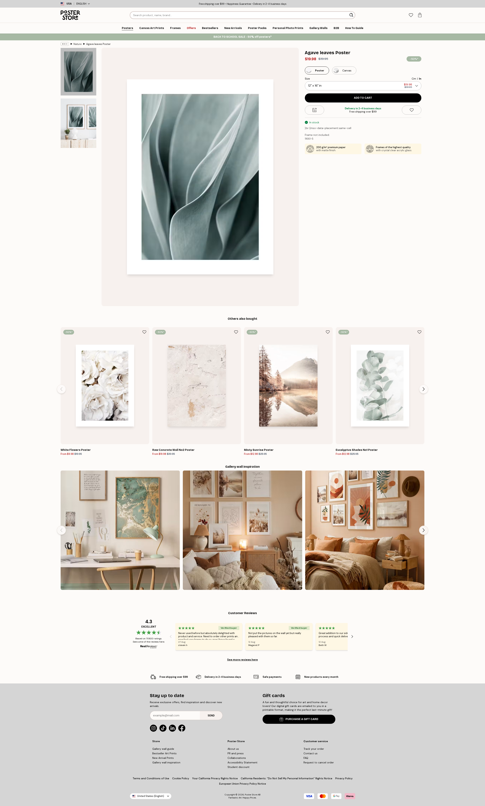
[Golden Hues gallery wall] (120, 530)
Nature (78, 44)
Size (307, 78)
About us (233, 748)
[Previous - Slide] (61, 389)
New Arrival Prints (163, 758)
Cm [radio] (414, 78)
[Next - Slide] (423, 389)
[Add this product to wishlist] (411, 110)
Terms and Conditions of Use (151, 778)
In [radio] (420, 78)
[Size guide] (314, 110)
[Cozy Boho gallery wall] (242, 530)
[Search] (351, 15)
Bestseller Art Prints (164, 753)
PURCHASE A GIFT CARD (302, 719)
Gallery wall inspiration (166, 762)
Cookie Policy (180, 778)
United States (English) (150, 796)
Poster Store (251, 794)
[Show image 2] (78, 123)
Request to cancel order (319, 762)
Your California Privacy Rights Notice (215, 778)
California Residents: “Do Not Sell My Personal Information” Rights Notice (286, 778)
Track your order (314, 748)
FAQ (306, 758)
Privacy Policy (344, 778)
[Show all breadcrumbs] (65, 44)
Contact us (311, 753)
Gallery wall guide (163, 748)
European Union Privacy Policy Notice (242, 783)
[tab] (410, 15)
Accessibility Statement (242, 762)
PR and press (236, 753)
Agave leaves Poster (98, 44)
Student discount (239, 767)
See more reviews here (242, 659)
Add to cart (363, 97)
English (81, 3)
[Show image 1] (78, 71)
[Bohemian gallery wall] (364, 530)
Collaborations (237, 758)
